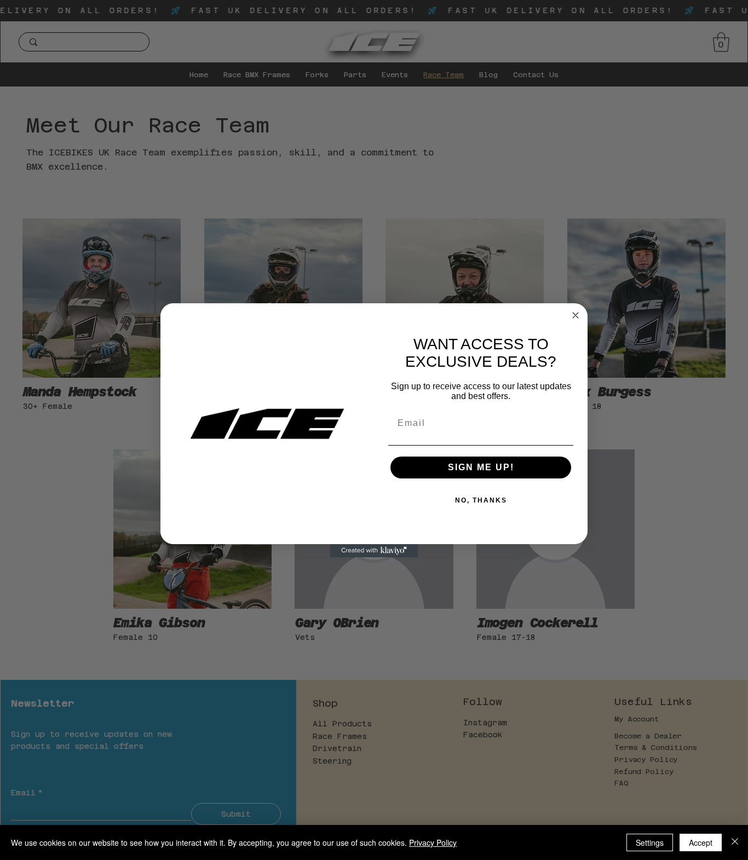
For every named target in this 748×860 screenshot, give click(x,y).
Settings (650, 842)
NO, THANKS (481, 500)
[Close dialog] (575, 315)
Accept (700, 842)
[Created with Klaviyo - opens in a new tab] (374, 550)
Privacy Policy (433, 842)
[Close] (734, 842)
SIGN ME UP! (481, 467)
